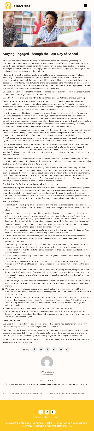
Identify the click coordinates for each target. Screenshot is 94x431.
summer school (35, 339)
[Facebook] (34, 349)
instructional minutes (21, 63)
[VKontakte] (60, 349)
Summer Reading (68, 384)
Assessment (13, 384)
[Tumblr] (47, 349)
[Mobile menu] (85, 5)
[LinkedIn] (54, 349)
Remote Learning (53, 384)
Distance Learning (38, 384)
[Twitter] (41, 349)
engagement (31, 66)
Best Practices (24, 384)
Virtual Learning (82, 384)
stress (34, 152)
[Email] (67, 349)
